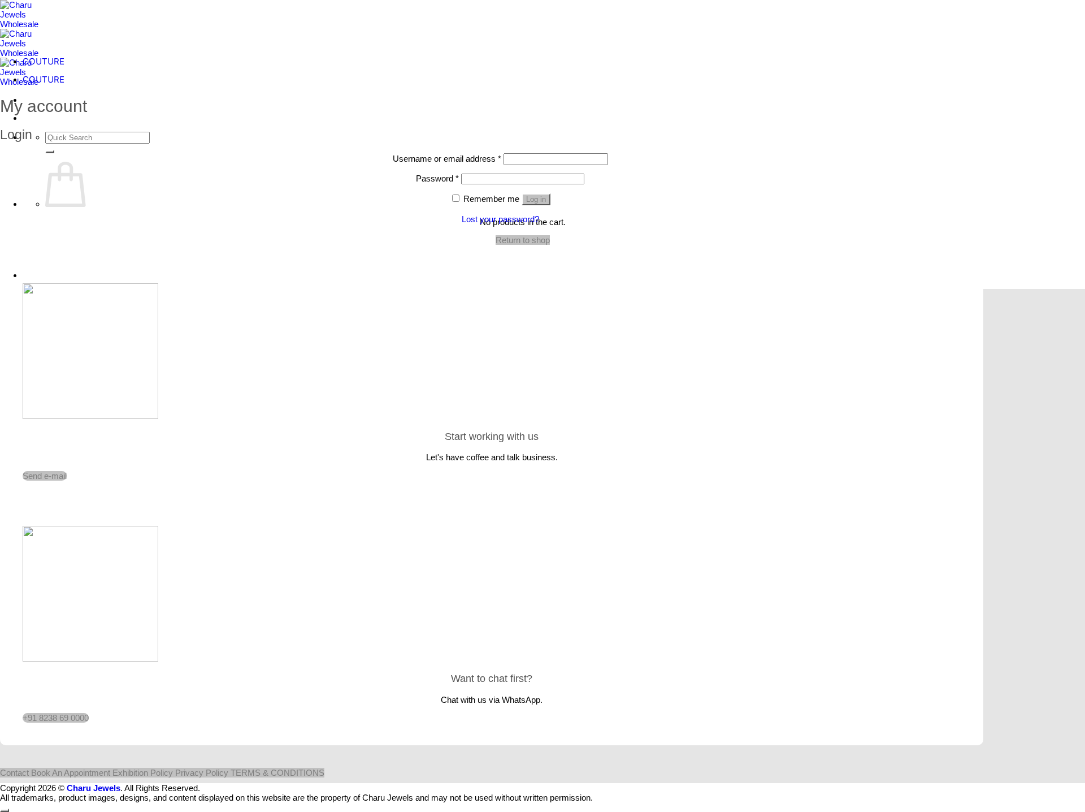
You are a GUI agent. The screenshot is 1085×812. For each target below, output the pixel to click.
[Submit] (49, 151)
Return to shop (523, 240)
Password (437, 178)
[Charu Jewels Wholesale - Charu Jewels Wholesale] (25, 53)
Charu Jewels (93, 788)
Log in (536, 199)
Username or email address (447, 158)
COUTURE (43, 61)
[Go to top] (4, 810)
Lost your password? (500, 219)
